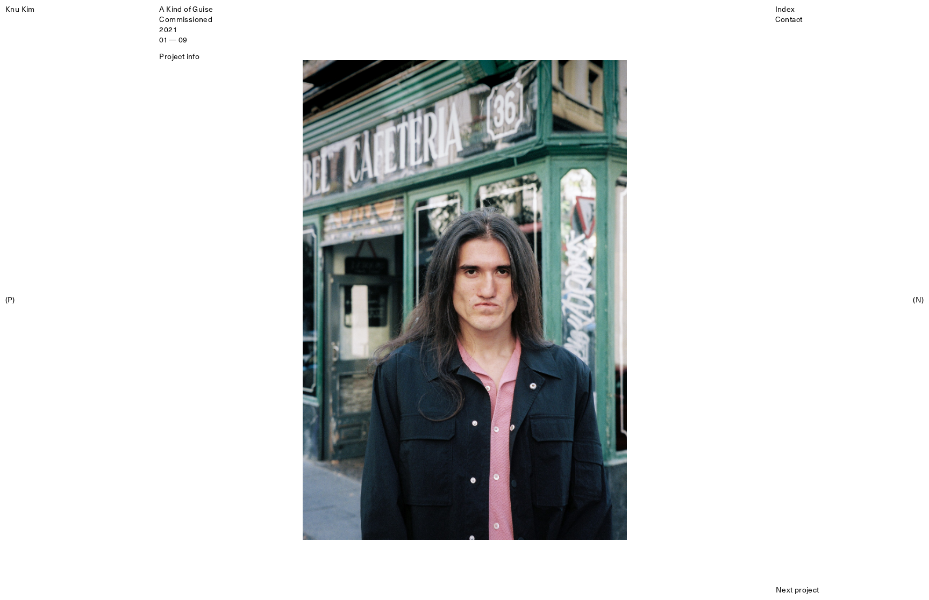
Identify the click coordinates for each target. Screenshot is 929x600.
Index (785, 9)
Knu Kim (20, 9)
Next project (797, 589)
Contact (789, 19)
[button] (232, 300)
